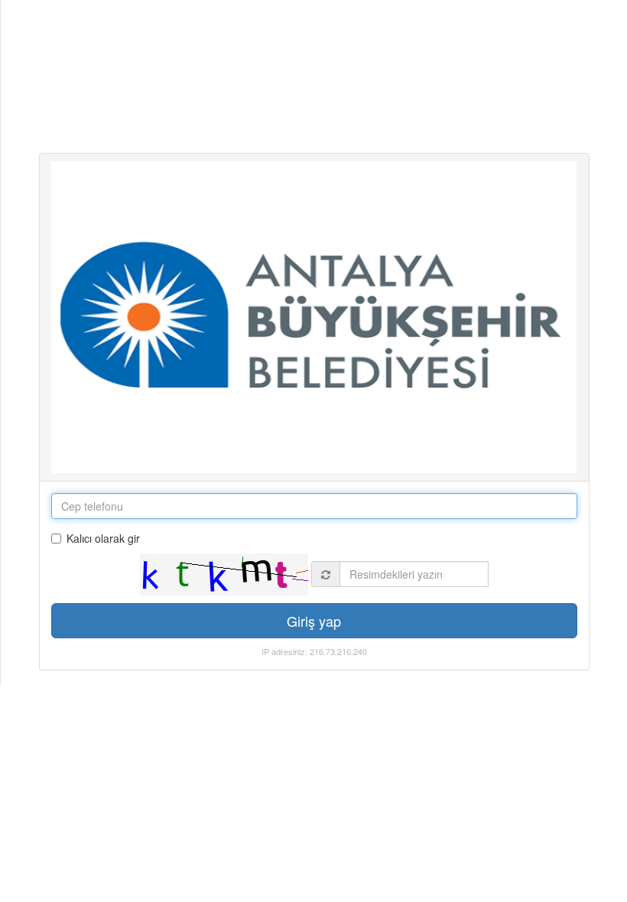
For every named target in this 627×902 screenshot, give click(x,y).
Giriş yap (314, 621)
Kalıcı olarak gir (103, 538)
